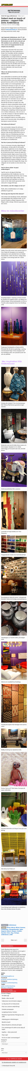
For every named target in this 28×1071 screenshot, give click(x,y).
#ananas (22, 927)
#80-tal (17, 927)
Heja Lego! (5, 1035)
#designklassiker (14, 929)
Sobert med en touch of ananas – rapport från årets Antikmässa (13, 20)
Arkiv (2, 1050)
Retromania (14, 11)
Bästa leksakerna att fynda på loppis (12, 1025)
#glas (21, 929)
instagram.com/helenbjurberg (9, 982)
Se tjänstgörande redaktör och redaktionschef (14, 1062)
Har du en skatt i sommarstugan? (11, 1037)
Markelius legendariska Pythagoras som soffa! (13, 1015)
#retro (8, 933)
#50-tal (8, 927)
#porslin (3, 933)
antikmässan (5, 934)
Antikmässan (12, 925)
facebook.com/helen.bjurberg (9, 979)
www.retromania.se (11, 29)
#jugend (3, 931)
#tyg (12, 933)
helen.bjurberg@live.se (7, 976)
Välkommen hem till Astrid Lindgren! (12, 1001)
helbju (17, 24)
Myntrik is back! (6, 1022)
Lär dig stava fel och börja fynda (10, 1004)
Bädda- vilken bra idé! (8, 998)
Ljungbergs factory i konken (9, 1012)
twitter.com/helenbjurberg (8, 986)
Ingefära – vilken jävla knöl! (9, 1032)
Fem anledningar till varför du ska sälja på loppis (13, 1028)
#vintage (16, 933)
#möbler (19, 931)
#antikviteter (4, 929)
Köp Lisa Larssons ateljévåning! (10, 1006)
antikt (11, 934)
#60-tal (13, 927)
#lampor (14, 931)
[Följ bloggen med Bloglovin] (7, 987)
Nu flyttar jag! (5, 995)
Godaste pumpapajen (8, 1009)
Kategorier (3, 1041)
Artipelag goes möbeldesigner (10, 1019)
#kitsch (9, 931)
